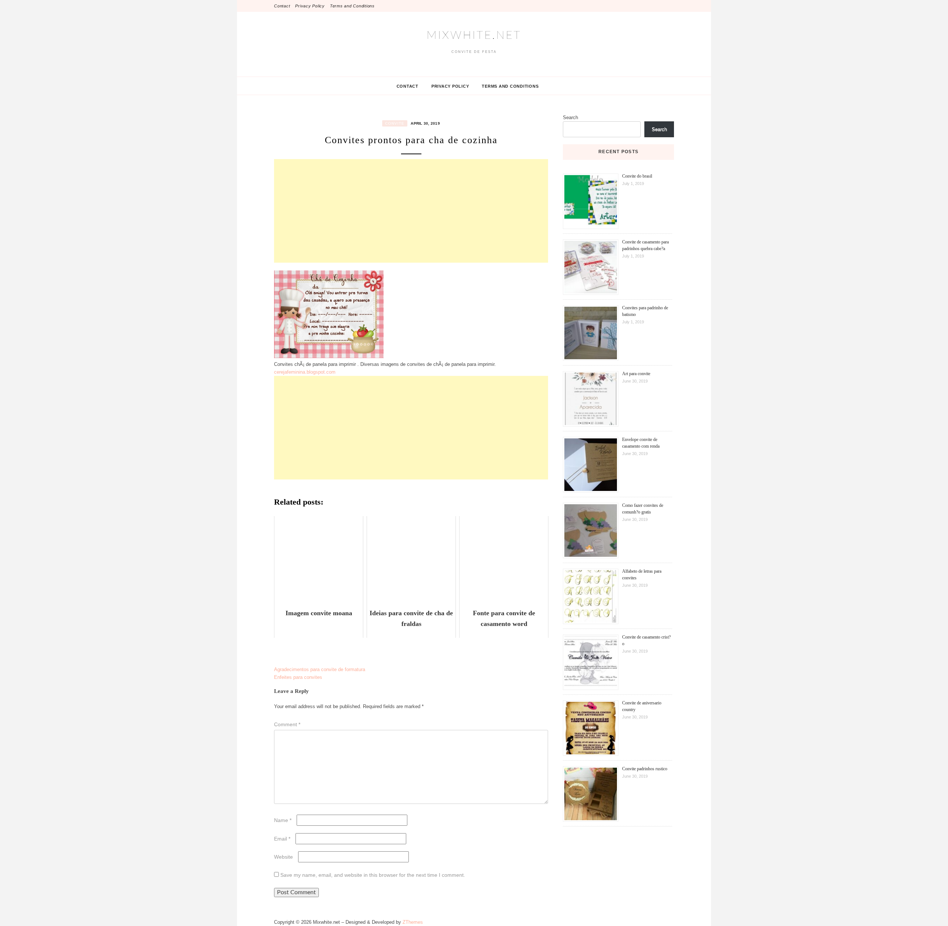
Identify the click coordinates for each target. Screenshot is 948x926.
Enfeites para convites (298, 677)
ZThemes (413, 922)
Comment (287, 724)
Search (570, 117)
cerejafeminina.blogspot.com (305, 372)
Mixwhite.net (474, 35)
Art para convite (636, 373)
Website (283, 857)
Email (282, 839)
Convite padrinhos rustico (644, 768)
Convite (394, 123)
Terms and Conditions (352, 6)
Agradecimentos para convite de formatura (319, 669)
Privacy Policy (310, 6)
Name (282, 820)
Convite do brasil (637, 176)
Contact (282, 6)
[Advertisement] (411, 211)
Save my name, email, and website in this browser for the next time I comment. (372, 875)
